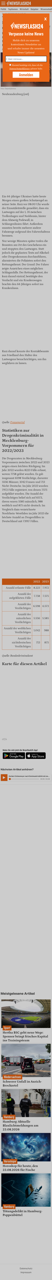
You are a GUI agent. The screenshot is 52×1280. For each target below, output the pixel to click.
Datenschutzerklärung (19, 69)
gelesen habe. (36, 69)
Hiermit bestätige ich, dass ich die (27, 65)
